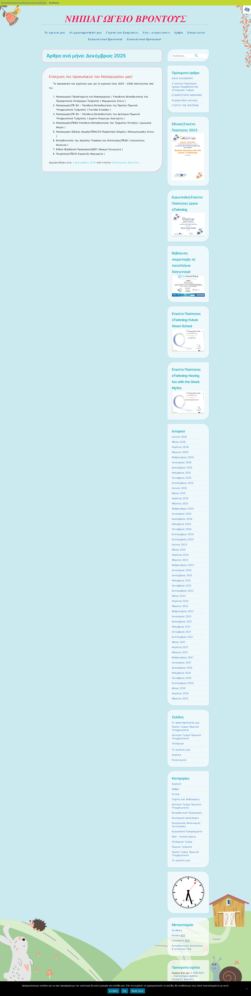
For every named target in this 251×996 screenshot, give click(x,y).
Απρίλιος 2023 (180, 554)
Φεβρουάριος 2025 (183, 508)
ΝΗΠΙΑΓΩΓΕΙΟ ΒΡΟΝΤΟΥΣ (125, 18)
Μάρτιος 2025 (180, 503)
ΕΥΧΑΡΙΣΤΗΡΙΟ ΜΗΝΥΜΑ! (187, 95)
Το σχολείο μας (55, 32)
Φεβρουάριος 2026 (183, 457)
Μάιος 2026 (179, 442)
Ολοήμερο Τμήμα (182, 841)
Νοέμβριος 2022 (181, 580)
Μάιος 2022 (178, 595)
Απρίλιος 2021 (180, 647)
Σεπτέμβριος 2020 (183, 683)
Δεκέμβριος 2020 (182, 667)
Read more (137, 990)
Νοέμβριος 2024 (181, 524)
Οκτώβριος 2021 (181, 631)
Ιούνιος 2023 (179, 544)
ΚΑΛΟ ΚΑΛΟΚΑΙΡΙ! (182, 78)
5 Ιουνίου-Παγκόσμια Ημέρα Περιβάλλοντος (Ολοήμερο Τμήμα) (185, 86)
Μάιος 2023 (179, 549)
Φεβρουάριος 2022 (183, 611)
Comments (181, 940)
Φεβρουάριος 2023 (183, 565)
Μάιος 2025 (178, 493)
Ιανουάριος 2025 (181, 513)
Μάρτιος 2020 (180, 698)
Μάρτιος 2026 (180, 452)
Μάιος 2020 (179, 688)
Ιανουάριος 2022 (181, 616)
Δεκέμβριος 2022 (182, 575)
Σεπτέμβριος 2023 (183, 539)
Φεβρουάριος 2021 (182, 657)
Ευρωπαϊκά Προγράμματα (187, 831)
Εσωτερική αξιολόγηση (185, 818)
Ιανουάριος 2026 (182, 462)
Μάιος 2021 (178, 642)
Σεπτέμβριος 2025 (182, 483)
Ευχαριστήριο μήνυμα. (185, 100)
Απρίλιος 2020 (180, 693)
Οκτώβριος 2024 (181, 529)
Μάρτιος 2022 (180, 606)
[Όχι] (246, 988)
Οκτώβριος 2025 (181, 477)
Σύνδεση (177, 930)
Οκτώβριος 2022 (181, 585)
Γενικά (176, 794)
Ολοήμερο (178, 743)
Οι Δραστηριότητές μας (85, 32)
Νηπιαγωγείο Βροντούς (125, 162)
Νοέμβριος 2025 (181, 472)
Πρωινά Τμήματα (182, 846)
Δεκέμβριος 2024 (182, 519)
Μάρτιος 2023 (180, 560)
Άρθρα (178, 32)
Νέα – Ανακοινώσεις (156, 32)
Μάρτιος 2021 (180, 652)
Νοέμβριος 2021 (181, 626)
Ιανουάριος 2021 (181, 662)
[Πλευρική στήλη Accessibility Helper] (247, 9)
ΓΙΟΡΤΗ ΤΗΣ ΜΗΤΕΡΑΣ (185, 105)
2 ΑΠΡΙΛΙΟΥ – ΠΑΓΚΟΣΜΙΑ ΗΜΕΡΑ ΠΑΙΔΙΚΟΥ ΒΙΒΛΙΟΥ (188, 976)
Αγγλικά (176, 754)
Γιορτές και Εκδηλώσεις (122, 32)
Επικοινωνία (196, 32)
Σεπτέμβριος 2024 (183, 534)
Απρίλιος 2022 (180, 601)
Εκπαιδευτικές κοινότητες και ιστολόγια (23, 2)
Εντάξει (113, 990)
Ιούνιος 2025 (179, 488)
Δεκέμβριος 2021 (182, 621)
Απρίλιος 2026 (180, 447)
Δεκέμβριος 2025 (182, 467)
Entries (178, 935)
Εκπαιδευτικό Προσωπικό (105, 39)
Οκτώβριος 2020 (181, 678)
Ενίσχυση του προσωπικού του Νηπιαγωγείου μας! (91, 77)
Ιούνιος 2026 (179, 436)
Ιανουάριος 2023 (182, 570)
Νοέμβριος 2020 (181, 672)
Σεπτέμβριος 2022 (182, 590)
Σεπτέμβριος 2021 (182, 637)
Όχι (125, 990)
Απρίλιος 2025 (180, 498)
